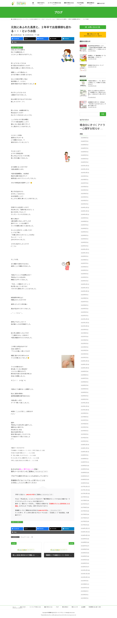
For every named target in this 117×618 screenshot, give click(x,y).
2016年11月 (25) (85, 532)
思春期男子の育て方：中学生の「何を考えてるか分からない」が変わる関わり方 (97, 103)
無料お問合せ (65, 607)
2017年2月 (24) (85, 521)
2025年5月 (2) (84, 190)
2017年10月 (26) (85, 493)
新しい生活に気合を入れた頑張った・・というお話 (25, 460)
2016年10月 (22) (85, 535)
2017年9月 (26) (85, 497)
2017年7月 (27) (85, 504)
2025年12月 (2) (85, 165)
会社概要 (83, 607)
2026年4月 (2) (84, 151)
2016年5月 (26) (85, 552)
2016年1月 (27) (85, 566)
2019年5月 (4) (84, 427)
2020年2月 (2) (84, 396)
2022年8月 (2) (84, 298)
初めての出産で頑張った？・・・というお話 (23, 453)
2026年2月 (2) (84, 158)
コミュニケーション (25, 537)
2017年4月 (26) (85, 514)
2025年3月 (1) (84, 197)
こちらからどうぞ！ (41, 471)
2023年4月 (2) (84, 274)
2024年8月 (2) (84, 221)
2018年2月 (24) (85, 479)
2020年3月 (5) (84, 392)
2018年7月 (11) (85, 462)
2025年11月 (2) (85, 169)
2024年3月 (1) (84, 239)
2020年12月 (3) (85, 361)
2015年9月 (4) (84, 580)
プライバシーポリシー (18, 608)
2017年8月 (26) (85, 500)
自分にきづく (89, 124)
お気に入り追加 (17, 47)
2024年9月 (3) (84, 218)
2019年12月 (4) (85, 403)
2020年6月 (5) (84, 382)
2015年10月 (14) (85, 577)
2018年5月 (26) (85, 469)
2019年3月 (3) (84, 434)
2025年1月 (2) (84, 204)
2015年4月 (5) (84, 598)
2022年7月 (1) (84, 301)
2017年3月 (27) (85, 518)
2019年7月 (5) (84, 420)
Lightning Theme (58, 615)
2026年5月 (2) (84, 148)
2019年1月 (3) (84, 441)
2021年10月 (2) (85, 326)
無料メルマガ (75, 607)
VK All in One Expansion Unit (69, 615)
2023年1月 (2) (84, 280)
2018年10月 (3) (85, 451)
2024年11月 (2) (85, 211)
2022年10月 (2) (85, 291)
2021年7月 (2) (84, 336)
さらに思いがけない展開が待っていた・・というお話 (25, 458)
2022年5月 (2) (84, 308)
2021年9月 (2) (84, 329)
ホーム (15, 607)
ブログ (57, 607)
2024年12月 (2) (85, 207)
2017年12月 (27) (85, 486)
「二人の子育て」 (20, 411)
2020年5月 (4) (84, 385)
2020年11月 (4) (85, 364)
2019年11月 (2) (85, 406)
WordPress (49, 615)
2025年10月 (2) (85, 172)
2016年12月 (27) (85, 528)
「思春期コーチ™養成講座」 (57, 512)
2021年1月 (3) (84, 357)
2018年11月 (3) (85, 448)
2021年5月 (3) (84, 343)
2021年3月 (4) (84, 350)
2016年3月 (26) (85, 560)
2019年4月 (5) (84, 430)
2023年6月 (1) (84, 267)
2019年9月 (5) (84, 413)
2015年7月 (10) (85, 587)
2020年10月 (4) (85, 368)
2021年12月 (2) (85, 319)
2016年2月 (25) (85, 563)
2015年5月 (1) (84, 594)
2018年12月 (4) (85, 444)
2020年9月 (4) (84, 371)
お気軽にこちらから (18, 483)
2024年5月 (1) (84, 232)
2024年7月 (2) (84, 225)
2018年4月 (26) (85, 472)
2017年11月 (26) (85, 490)
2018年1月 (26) (85, 483)
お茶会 (101, 129)
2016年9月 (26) (85, 539)
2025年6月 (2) (84, 186)
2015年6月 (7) (84, 591)
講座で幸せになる (48, 607)
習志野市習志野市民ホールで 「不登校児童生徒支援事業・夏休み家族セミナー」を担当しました (97, 47)
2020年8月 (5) (84, 375)
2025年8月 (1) (84, 179)
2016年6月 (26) (85, 549)
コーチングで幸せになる (35, 607)
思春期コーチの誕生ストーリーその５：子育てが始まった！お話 (28, 450)
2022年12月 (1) (85, 284)
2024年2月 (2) (84, 242)
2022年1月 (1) (84, 315)
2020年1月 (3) (84, 399)
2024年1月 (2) (84, 246)
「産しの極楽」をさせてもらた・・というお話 (24, 455)
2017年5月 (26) (85, 511)
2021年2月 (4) (84, 354)
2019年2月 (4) (84, 437)
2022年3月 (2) (84, 312)
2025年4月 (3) (84, 193)
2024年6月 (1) (84, 228)
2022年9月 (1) (84, 294)
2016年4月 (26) (85, 556)
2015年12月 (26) (85, 570)
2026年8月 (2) (84, 137)
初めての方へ (23, 607)
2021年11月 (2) (85, 322)
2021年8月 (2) (84, 333)
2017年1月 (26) (85, 525)
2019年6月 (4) (84, 423)
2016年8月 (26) (85, 542)
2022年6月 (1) (84, 305)
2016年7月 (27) (85, 546)
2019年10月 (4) (85, 410)
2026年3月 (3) (84, 155)
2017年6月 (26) (85, 507)
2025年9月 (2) (84, 176)
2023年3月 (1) (84, 277)
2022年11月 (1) (85, 287)
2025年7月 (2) (84, 183)
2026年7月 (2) (84, 141)
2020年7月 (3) (84, 378)
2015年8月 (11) (85, 584)
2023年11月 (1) (85, 253)
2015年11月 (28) (85, 573)
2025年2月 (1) (84, 200)
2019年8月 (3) (84, 416)
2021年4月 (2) (84, 347)
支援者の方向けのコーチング (96, 65)
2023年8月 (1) (84, 259)
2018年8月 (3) (84, 458)
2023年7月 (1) (84, 263)
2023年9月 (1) (84, 256)
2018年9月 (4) (84, 455)
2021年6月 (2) (84, 340)
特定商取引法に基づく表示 (95, 607)
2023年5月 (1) (84, 270)
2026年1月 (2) (84, 162)
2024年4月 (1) (84, 235)
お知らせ (95, 128)
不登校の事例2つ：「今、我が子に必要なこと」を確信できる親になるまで (97, 82)
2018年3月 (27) (85, 476)
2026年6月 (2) (84, 144)
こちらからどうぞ (55, 510)
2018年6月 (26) (85, 465)
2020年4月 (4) (84, 389)
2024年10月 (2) (85, 214)
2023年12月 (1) (85, 249)
